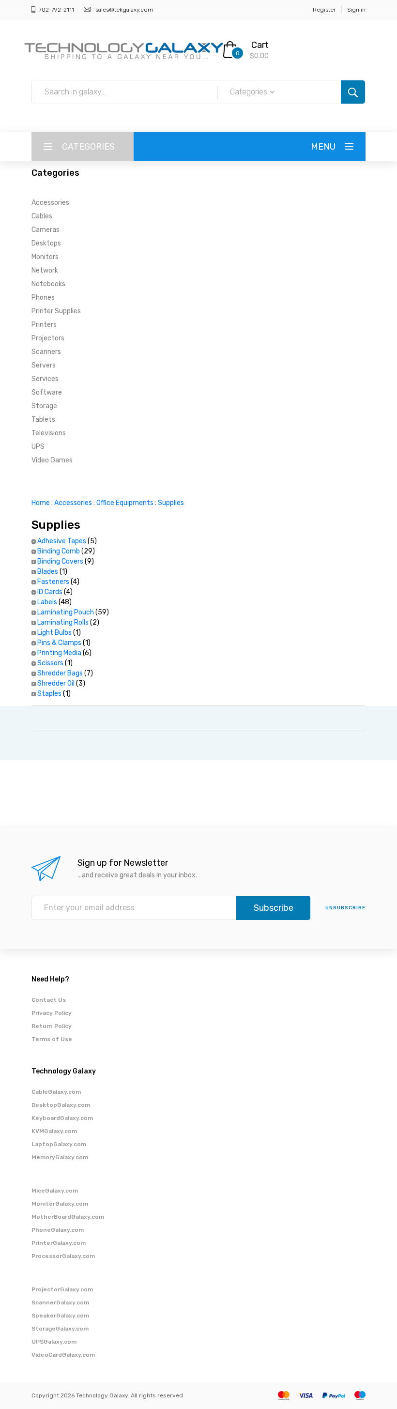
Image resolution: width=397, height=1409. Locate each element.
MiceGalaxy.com (54, 1190)
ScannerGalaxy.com (60, 1302)
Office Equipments (124, 503)
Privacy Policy (51, 1013)
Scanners (46, 352)
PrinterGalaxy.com (58, 1243)
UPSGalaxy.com (53, 1341)
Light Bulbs (54, 632)
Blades (47, 571)
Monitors (45, 257)
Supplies (171, 503)
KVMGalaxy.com (54, 1131)
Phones (43, 297)
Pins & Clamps (59, 643)
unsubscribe (345, 908)
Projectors (47, 338)
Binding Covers (60, 561)
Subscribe (273, 908)
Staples (49, 693)
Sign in (356, 9)
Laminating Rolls (63, 622)
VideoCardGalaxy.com (63, 1354)
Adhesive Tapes (61, 541)
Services (45, 379)
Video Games (52, 460)
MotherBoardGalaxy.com (67, 1216)
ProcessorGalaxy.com (63, 1256)
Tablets (43, 419)
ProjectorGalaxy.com (62, 1289)
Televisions (48, 433)
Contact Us (48, 999)
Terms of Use (51, 1039)
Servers (43, 365)
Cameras (45, 230)
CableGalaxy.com (56, 1091)
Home (40, 503)
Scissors (50, 663)
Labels (47, 602)
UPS (38, 447)
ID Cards (49, 592)
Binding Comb (58, 551)
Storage (44, 406)
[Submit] (353, 92)
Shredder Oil (56, 683)
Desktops (46, 243)
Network (44, 270)
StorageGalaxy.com (60, 1328)
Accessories (50, 203)
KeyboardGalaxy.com (62, 1118)
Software (46, 392)
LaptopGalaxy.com (58, 1144)
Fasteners (53, 582)
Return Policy (51, 1026)
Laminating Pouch (65, 612)
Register (324, 9)
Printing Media (59, 653)
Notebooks (48, 284)
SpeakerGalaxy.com (60, 1315)
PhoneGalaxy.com (57, 1229)
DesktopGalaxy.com (60, 1105)
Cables (41, 216)
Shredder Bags (60, 673)
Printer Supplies (56, 311)
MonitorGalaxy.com (59, 1203)
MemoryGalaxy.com (59, 1157)
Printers (44, 325)
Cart (260, 45)
